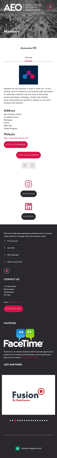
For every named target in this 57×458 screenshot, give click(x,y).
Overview (28, 57)
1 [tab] (10, 420)
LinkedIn (28, 216)
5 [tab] (20, 420)
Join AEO (10, 248)
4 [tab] (17, 420)
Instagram (28, 193)
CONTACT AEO (13, 308)
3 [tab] (15, 420)
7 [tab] (24, 420)
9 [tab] (28, 420)
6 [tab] (22, 420)
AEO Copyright (13, 255)
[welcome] (22, 10)
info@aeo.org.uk (15, 302)
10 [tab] (31, 420)
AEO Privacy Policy (14, 262)
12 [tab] (35, 420)
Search (7, 271)
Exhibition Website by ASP (31, 448)
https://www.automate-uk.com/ (16, 138)
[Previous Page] (25, 165)
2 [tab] (12, 420)
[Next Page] (32, 165)
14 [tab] (40, 420)
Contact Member (16, 144)
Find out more (12, 241)
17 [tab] (46, 420)
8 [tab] (26, 420)
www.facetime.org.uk (30, 357)
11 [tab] (33, 420)
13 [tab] (37, 420)
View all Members (28, 155)
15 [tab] (42, 420)
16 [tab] (44, 420)
